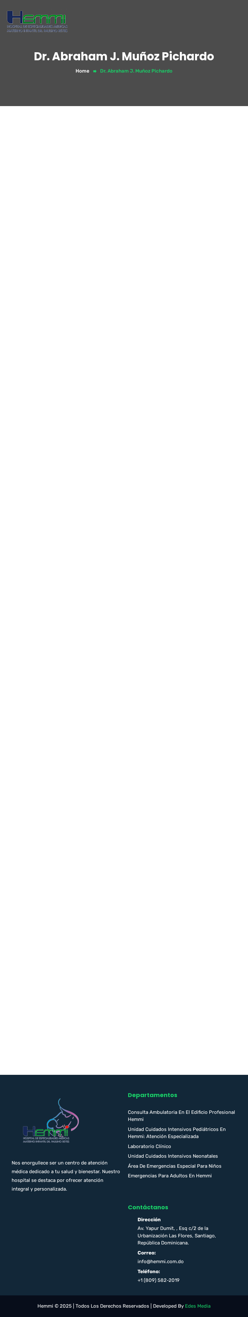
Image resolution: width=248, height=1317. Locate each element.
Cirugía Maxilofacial (44, 655)
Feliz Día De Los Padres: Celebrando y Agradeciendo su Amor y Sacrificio (105, 1018)
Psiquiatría (33, 949)
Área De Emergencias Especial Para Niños (175, 1166)
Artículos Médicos (42, 612)
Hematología (36, 781)
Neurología (34, 851)
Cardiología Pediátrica (47, 626)
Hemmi (61, 443)
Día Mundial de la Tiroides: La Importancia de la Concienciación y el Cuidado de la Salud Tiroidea (111, 1036)
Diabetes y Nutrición (45, 711)
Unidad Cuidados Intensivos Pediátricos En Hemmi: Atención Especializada (177, 1133)
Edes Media (198, 1306)
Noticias (31, 865)
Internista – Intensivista (48, 809)
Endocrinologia (38, 725)
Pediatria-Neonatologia (48, 935)
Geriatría (31, 753)
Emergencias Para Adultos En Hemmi (170, 1176)
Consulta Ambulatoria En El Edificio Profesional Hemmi (181, 1116)
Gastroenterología (42, 739)
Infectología (35, 795)
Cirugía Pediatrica (42, 668)
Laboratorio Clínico (149, 1146)
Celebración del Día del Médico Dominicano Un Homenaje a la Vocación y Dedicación (118, 1004)
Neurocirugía (36, 837)
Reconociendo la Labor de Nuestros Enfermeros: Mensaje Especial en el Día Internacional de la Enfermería (108, 1057)
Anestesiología (38, 598)
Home (82, 71)
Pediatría (32, 907)
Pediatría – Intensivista (48, 921)
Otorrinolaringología (44, 893)
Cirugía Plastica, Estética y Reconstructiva (70, 683)
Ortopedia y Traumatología (52, 879)
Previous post (35, 485)
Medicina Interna (40, 823)
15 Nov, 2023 (31, 443)
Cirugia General (39, 640)
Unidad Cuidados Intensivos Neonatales (173, 1156)
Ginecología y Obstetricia (50, 767)
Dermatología (37, 696)
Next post (218, 485)
